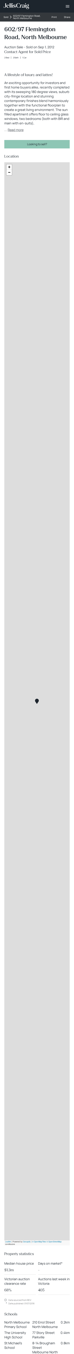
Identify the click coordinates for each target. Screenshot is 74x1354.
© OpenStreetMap (54, 1241)
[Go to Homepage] (16, 6)
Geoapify (27, 1241)
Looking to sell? (37, 144)
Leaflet (8, 1241)
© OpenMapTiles (39, 1241)
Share (67, 17)
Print (54, 17)
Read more (16, 130)
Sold (6, 17)
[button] (37, 701)
